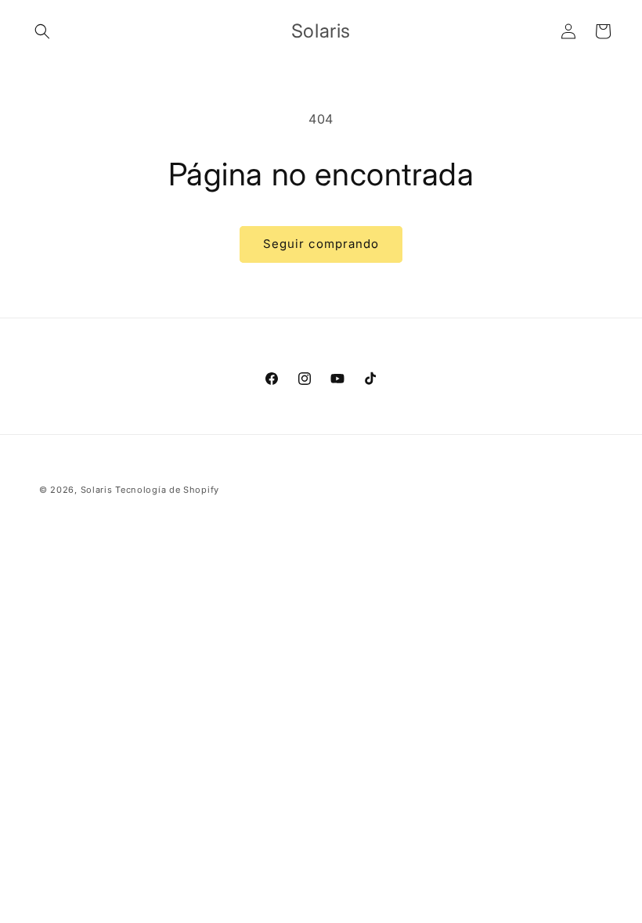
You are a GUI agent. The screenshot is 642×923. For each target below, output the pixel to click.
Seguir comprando (321, 243)
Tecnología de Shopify (167, 489)
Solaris (97, 489)
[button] (42, 31)
